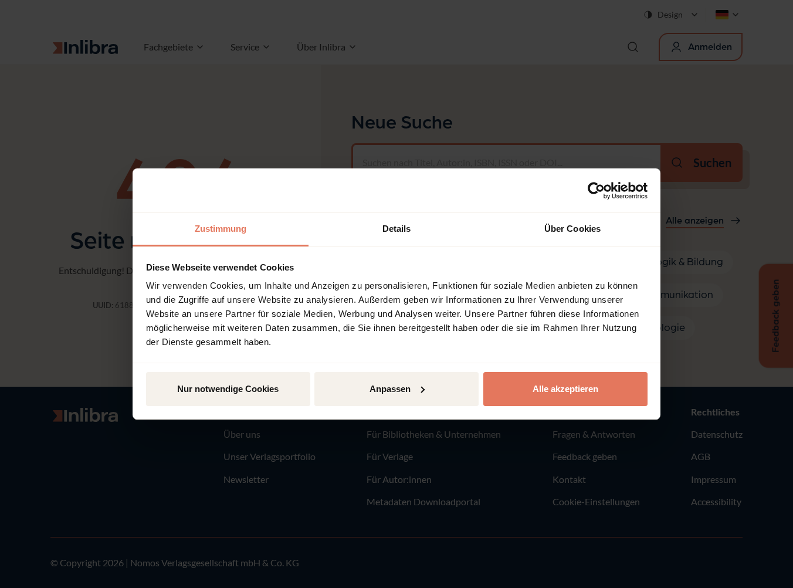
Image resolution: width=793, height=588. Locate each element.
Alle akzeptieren (565, 389)
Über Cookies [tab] (572, 229)
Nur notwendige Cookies (228, 389)
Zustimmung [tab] (221, 229)
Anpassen (390, 389)
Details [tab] (396, 229)
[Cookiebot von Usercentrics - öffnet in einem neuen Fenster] (596, 191)
